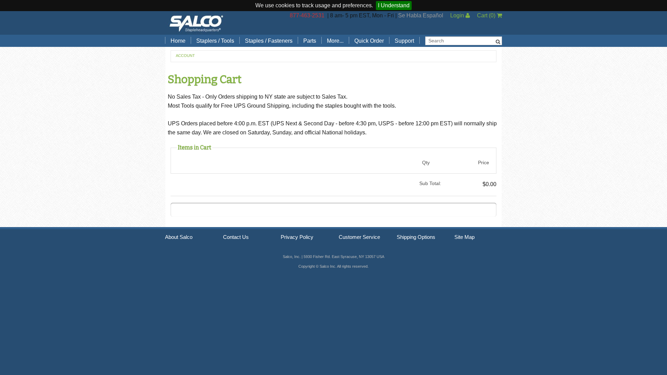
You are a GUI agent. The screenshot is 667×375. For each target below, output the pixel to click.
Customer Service (359, 237)
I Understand (394, 5)
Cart (486, 15)
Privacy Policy (297, 237)
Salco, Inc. (196, 23)
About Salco (178, 237)
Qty (426, 162)
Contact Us (236, 237)
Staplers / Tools (215, 41)
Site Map (464, 237)
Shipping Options (416, 237)
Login (458, 15)
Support (404, 41)
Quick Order (369, 41)
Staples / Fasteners (269, 41)
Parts (309, 41)
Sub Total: (430, 183)
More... (335, 41)
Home (178, 41)
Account (185, 55)
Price (483, 162)
